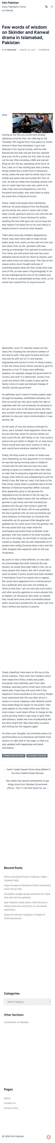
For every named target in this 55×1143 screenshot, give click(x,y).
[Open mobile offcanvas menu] (52, 6)
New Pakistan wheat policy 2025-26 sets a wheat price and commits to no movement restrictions (26, 906)
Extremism (44, 50)
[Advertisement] (27, 84)
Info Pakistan (10, 2)
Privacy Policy (11, 1108)
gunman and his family (13, 756)
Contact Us (9, 1103)
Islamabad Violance (37, 756)
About (7, 1098)
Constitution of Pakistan (16, 1022)
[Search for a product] (46, 7)
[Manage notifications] (49, 1137)
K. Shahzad (10, 50)
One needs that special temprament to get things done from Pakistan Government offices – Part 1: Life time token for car (27, 784)
